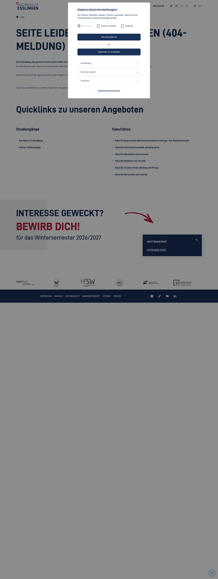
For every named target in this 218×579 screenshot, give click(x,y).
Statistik (129, 26)
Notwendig (87, 26)
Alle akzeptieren (109, 37)
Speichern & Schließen (109, 52)
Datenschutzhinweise (109, 91)
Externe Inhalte (108, 26)
